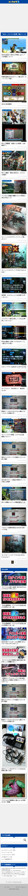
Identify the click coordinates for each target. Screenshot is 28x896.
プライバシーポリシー (21, 887)
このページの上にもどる (14, 882)
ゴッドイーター (5, 852)
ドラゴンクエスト (6, 854)
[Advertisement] (14, 18)
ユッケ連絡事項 (5, 859)
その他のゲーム (5, 857)
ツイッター (7, 887)
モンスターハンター (7, 850)
